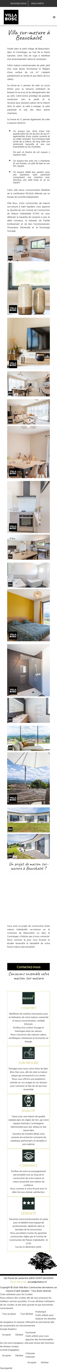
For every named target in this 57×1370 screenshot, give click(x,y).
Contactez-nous (28, 966)
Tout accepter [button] (9, 1314)
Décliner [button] (19, 1334)
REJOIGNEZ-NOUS (18, 3)
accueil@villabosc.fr (37, 1282)
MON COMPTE (37, 3)
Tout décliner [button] (26, 1314)
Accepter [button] (6, 1334)
